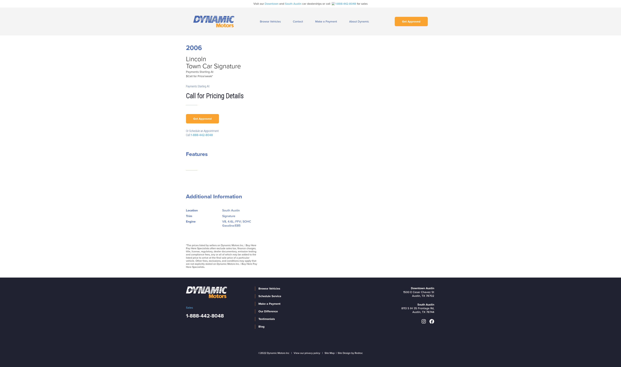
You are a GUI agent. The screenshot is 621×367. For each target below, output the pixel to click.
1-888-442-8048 (345, 3)
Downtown (271, 3)
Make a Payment (326, 21)
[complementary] (611, 357)
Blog (261, 326)
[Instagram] (423, 321)
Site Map (330, 353)
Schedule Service (269, 296)
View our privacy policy (307, 353)
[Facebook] (431, 321)
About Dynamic (359, 21)
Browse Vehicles (270, 21)
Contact (298, 21)
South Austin (293, 3)
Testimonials (266, 319)
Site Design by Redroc (350, 353)
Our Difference (268, 311)
